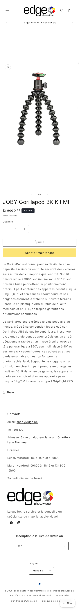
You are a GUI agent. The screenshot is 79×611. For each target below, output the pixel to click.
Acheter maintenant (39, 253)
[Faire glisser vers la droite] (48, 194)
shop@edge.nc (27, 422)
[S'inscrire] (64, 546)
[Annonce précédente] (7, 23)
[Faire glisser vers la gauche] (31, 194)
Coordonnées (62, 595)
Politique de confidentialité (36, 595)
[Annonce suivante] (72, 23)
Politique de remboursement (56, 601)
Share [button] (10, 392)
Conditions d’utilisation (24, 601)
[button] (7, 10)
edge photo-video (23, 590)
